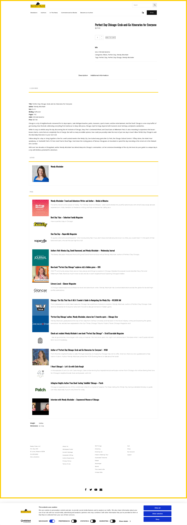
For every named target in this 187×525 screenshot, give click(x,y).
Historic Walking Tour (101, 444)
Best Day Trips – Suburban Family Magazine (67, 217)
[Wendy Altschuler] (40, 173)
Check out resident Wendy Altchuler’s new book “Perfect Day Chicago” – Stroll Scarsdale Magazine (87, 333)
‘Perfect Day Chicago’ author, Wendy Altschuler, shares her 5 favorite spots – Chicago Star (84, 316)
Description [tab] (83, 75)
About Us (65, 435)
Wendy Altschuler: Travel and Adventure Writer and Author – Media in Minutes (79, 200)
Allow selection (157, 513)
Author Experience (68, 447)
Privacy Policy (67, 450)
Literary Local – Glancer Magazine (63, 283)
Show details (123, 521)
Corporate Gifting (68, 444)
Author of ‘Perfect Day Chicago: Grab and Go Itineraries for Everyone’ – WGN (79, 349)
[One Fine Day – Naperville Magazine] (40, 241)
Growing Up (98, 441)
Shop (129, 438)
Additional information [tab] (100, 75)
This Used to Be (100, 458)
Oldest (97, 450)
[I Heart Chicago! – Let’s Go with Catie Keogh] (40, 373)
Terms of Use (67, 453)
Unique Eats (98, 461)
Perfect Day (112, 55)
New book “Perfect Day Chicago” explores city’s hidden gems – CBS (76, 267)
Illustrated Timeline (101, 447)
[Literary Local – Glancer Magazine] (40, 290)
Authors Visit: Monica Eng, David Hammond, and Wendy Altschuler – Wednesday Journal (83, 250)
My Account (131, 441)
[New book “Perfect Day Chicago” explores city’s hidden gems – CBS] (40, 274)
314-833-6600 (34, 443)
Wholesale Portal (68, 438)
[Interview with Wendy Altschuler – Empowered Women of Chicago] (40, 406)
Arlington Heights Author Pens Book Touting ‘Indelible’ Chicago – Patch (77, 383)
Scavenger (98, 452)
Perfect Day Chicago (115, 57)
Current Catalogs (68, 441)
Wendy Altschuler (122, 55)
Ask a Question (34, 446)
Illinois (105, 55)
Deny (157, 519)
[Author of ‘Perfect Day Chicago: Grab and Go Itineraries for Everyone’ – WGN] (40, 357)
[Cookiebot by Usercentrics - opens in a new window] (25, 521)
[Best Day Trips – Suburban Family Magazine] (40, 224)
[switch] (74, 521)
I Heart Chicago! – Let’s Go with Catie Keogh (67, 366)
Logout (129, 444)
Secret (97, 455)
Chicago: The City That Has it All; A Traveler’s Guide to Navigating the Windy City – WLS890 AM (86, 300)
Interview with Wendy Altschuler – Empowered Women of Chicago (75, 399)
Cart (128, 435)
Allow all (157, 508)
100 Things (98, 435)
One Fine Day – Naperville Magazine (64, 233)
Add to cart (110, 37)
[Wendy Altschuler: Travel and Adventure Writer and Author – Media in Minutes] (40, 208)
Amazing (98, 438)
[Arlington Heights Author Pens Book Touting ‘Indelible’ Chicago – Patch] (40, 390)
